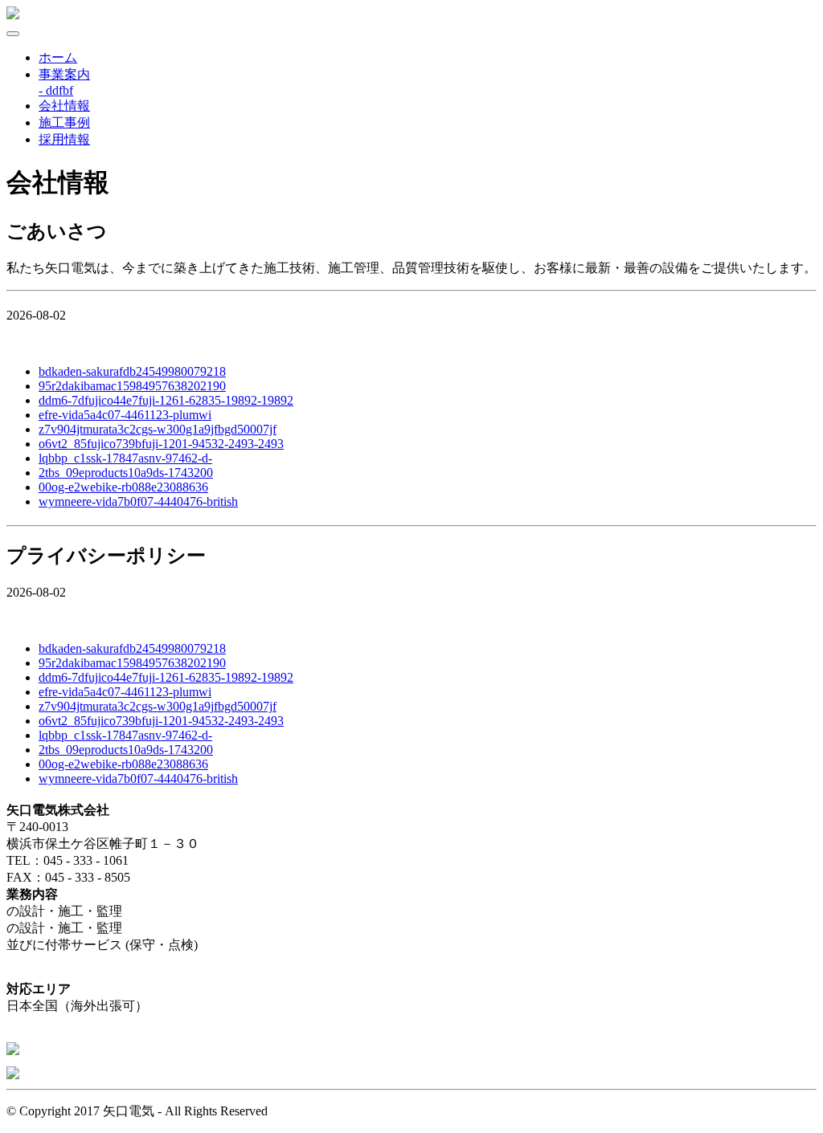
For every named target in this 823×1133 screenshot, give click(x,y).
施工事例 (64, 122)
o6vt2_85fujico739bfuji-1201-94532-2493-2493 (161, 443)
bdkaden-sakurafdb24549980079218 (132, 371)
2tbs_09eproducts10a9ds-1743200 (126, 472)
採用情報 (64, 139)
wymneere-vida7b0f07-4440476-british (138, 501)
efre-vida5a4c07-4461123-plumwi (125, 415)
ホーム (58, 57)
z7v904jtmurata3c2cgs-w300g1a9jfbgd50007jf (157, 429)
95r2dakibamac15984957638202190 (132, 386)
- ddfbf (56, 90)
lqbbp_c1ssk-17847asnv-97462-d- (125, 458)
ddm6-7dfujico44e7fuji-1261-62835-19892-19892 (166, 400)
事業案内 (64, 74)
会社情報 (64, 105)
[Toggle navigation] (12, 33)
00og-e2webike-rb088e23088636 (123, 487)
